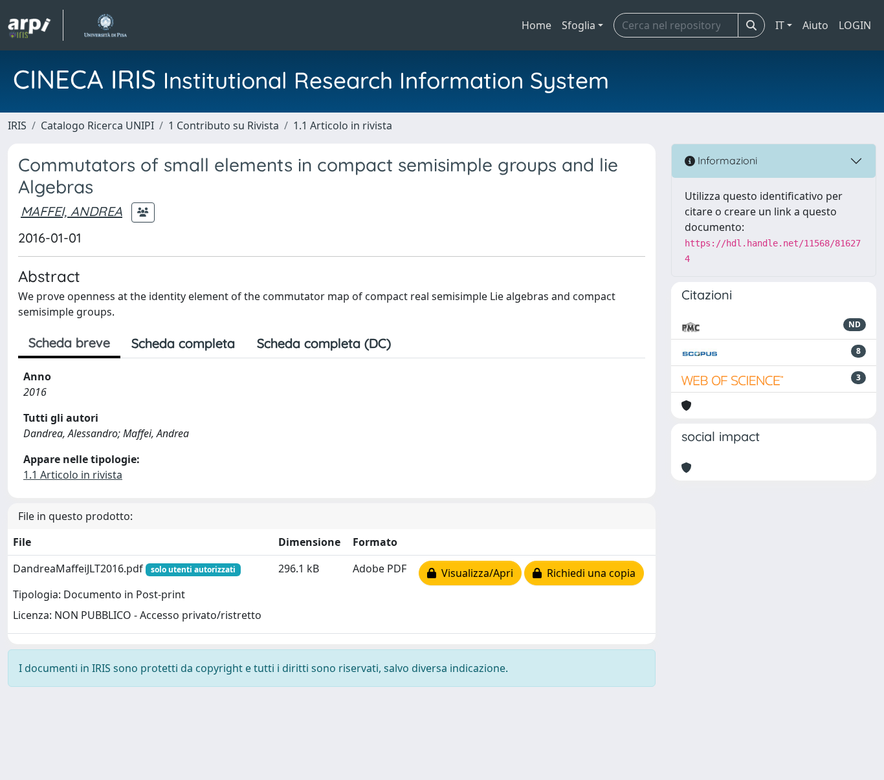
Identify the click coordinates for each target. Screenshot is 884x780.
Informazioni (726, 160)
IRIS (17, 125)
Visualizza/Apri (474, 573)
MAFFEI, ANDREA (71, 211)
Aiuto (815, 25)
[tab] (413, 343)
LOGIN (855, 25)
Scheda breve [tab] (69, 342)
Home (536, 25)
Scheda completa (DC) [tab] (324, 343)
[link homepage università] (105, 25)
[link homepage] (35, 25)
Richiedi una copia (588, 573)
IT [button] (779, 25)
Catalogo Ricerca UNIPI (97, 125)
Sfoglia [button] (578, 25)
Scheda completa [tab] (183, 343)
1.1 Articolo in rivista (342, 125)
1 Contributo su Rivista (223, 125)
